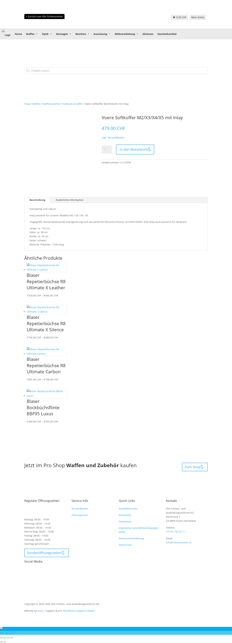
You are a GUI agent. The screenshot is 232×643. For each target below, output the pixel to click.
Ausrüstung (100, 34)
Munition (80, 34)
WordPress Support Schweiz (79, 610)
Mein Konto (197, 17)
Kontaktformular (128, 508)
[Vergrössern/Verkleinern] (1, 637)
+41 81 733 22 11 (175, 531)
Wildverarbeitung (125, 34)
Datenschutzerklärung (131, 538)
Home (18, 34)
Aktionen (147, 34)
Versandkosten (80, 508)
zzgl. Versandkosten (113, 137)
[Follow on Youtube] (40, 570)
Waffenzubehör (51, 103)
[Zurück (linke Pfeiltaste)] (1, 641)
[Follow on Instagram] (34, 570)
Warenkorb (125, 515)
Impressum (125, 544)
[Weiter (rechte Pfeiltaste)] (4, 641)
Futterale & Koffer (73, 103)
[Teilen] (8, 637)
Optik (45, 34)
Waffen (30, 34)
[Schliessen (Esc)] (11, 637)
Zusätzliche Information (69, 200)
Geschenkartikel (166, 34)
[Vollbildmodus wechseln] (4, 637)
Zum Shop (193, 467)
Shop (27, 103)
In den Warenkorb (134, 149)
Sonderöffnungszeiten (44, 552)
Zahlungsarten (80, 515)
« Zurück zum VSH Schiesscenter (44, 16)
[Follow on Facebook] (27, 570)
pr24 (40, 610)
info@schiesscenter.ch (179, 542)
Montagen (62, 34)
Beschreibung (37, 200)
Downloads (125, 521)
